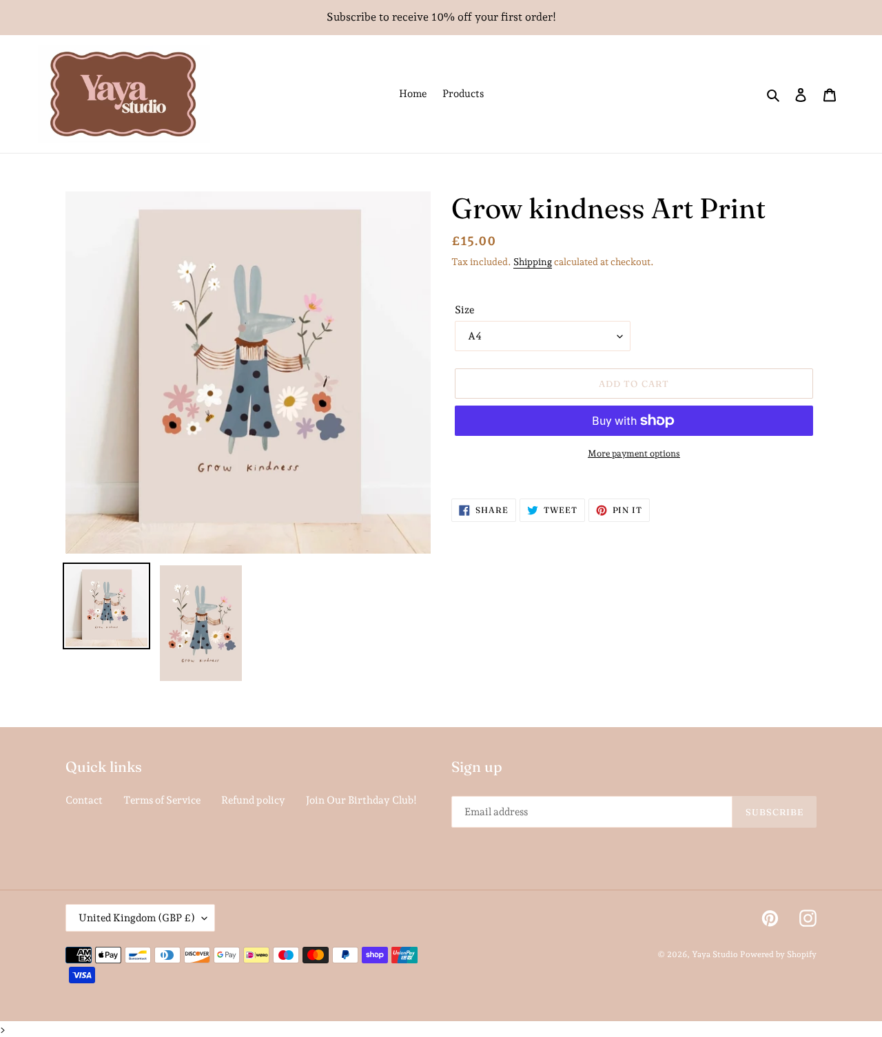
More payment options (634, 453)
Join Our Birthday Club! (361, 800)
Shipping (532, 261)
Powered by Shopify (778, 954)
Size (464, 310)
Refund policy (253, 800)
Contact (84, 800)
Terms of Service (162, 800)
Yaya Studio (715, 954)
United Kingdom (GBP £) (137, 918)
